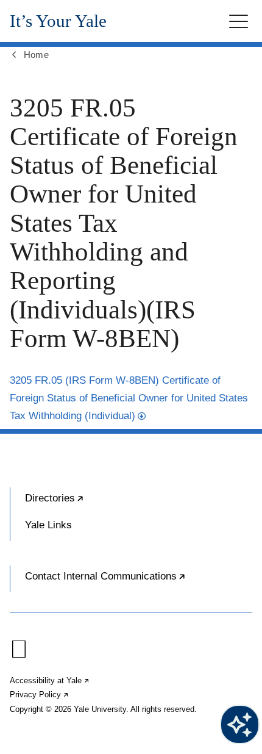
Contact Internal (138, 581)
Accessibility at (50, 680)
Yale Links (48, 525)
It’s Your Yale (58, 21)
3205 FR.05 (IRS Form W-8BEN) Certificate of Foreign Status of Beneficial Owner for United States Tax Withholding (129, 398)
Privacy (39, 694)
